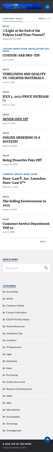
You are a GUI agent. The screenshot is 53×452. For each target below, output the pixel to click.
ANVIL (9, 298)
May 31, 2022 (9, 82)
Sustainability (13, 416)
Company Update (13, 174)
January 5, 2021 (10, 209)
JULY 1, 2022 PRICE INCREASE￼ (26, 99)
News (27, 174)
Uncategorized (13, 430)
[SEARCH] (46, 267)
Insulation (11, 340)
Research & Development (19, 388)
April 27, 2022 (9, 123)
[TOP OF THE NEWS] (22, 8)
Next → (44, 242)
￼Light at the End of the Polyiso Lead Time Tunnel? (24, 33)
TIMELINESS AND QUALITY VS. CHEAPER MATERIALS (24, 76)
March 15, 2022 (10, 146)
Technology (12, 423)
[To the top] (47, 439)
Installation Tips (38, 49)
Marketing (11, 361)
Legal (8, 354)
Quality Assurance (15, 381)
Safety (9, 395)
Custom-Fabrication (15, 49)
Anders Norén (19, 448)
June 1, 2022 (8, 59)
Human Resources (15, 326)
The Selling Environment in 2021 (24, 203)
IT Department (13, 347)
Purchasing (12, 374)
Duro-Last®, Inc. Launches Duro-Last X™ (24, 181)
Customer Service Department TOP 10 (26, 226)
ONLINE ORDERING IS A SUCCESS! (21, 140)
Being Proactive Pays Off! (22, 160)
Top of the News (21, 444)
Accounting (12, 291)
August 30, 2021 (10, 164)
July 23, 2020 (9, 232)
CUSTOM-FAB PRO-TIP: (22, 55)
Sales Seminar (13, 409)
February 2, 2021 (10, 187)
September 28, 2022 (12, 39)
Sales (6, 26)
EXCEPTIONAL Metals (17, 319)
